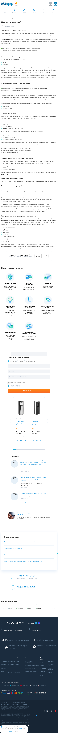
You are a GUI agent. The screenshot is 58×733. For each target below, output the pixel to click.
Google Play (15, 687)
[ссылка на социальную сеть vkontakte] (36, 712)
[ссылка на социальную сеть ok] (47, 712)
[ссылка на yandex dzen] (51, 712)
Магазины (3, 665)
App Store (6, 687)
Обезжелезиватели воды (14, 668)
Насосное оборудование (30, 672)
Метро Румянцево (8, 634)
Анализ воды (51, 662)
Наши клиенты (9, 601)
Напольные (42, 667)
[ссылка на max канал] (39, 624)
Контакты (3, 675)
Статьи (2, 672)
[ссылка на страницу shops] (14, 11)
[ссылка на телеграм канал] (36, 625)
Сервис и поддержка (50, 670)
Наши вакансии (3, 669)
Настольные (43, 669)
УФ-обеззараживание (30, 669)
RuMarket (43, 687)
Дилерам (50, 673)
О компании (4, 662)
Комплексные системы (13, 662)
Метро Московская (36, 634)
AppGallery (25, 687)
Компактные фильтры (13, 665)
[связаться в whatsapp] (24, 11)
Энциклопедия (11, 537)
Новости (15, 456)
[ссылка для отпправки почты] (43, 11)
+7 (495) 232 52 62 (14, 624)
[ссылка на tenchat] (55, 712)
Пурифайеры (43, 664)
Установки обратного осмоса (32, 667)
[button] (47, 421)
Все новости (29, 503)
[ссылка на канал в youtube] (40, 712)
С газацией (42, 672)
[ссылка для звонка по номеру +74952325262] (34, 11)
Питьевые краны (42, 676)
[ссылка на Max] (36, 716)
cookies (21, 728)
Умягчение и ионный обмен (31, 675)
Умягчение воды (12, 671)
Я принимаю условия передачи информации (15, 386)
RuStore (34, 687)
